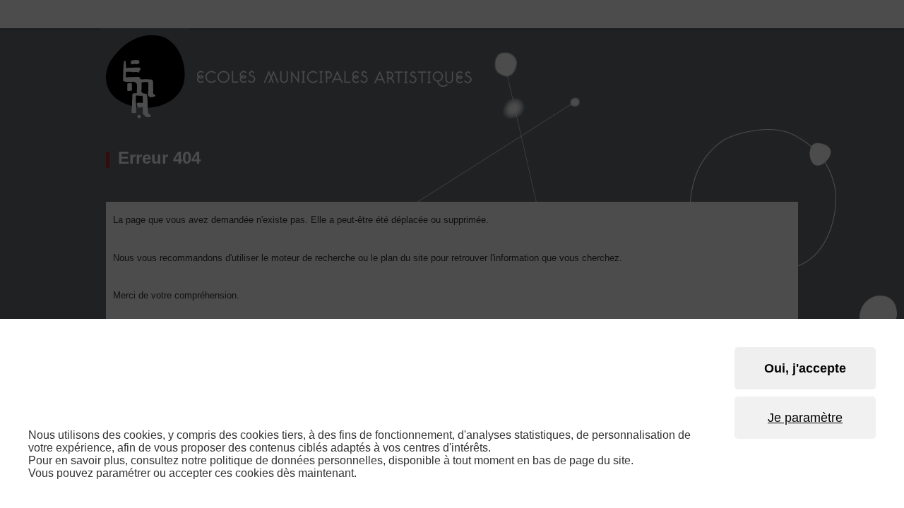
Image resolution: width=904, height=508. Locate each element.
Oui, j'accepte (805, 368)
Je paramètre (805, 418)
